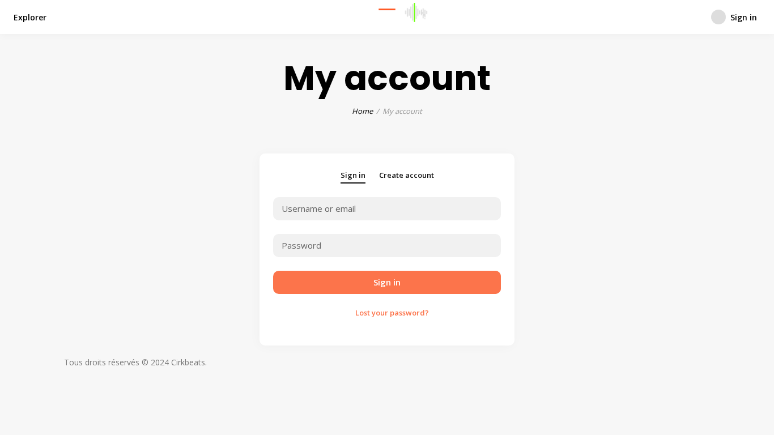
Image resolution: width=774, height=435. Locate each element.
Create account (406, 175)
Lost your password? (392, 313)
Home (362, 111)
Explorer (30, 17)
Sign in (353, 175)
